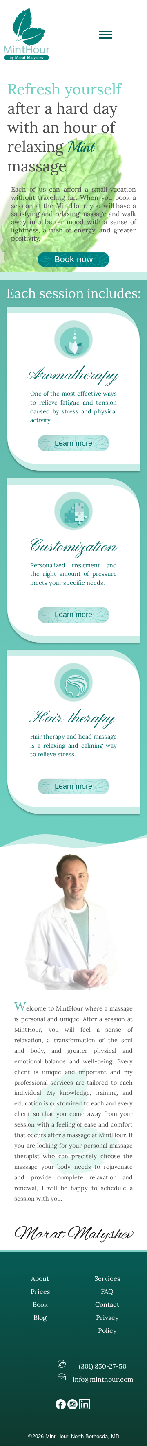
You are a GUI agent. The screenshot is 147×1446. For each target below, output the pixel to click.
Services (107, 1278)
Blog (40, 1317)
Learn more (73, 443)
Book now (73, 259)
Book (40, 1304)
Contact (107, 1304)
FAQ (107, 1291)
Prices (40, 1291)
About (40, 1278)
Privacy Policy (107, 1323)
